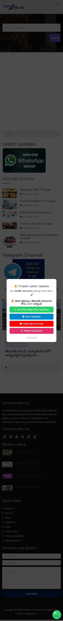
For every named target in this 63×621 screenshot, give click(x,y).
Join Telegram (33, 316)
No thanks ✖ (31, 337)
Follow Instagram (33, 330)
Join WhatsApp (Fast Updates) (33, 309)
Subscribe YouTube (33, 323)
